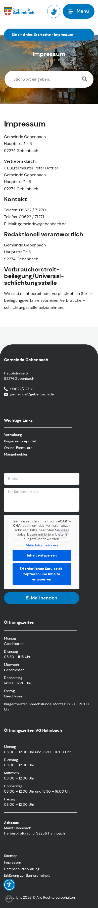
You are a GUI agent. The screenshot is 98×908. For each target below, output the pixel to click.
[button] (9, 899)
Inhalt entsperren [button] (42, 555)
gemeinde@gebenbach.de (32, 394)
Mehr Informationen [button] (42, 545)
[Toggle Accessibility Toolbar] (9, 884)
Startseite (42, 34)
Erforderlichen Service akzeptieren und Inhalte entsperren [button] (42, 574)
